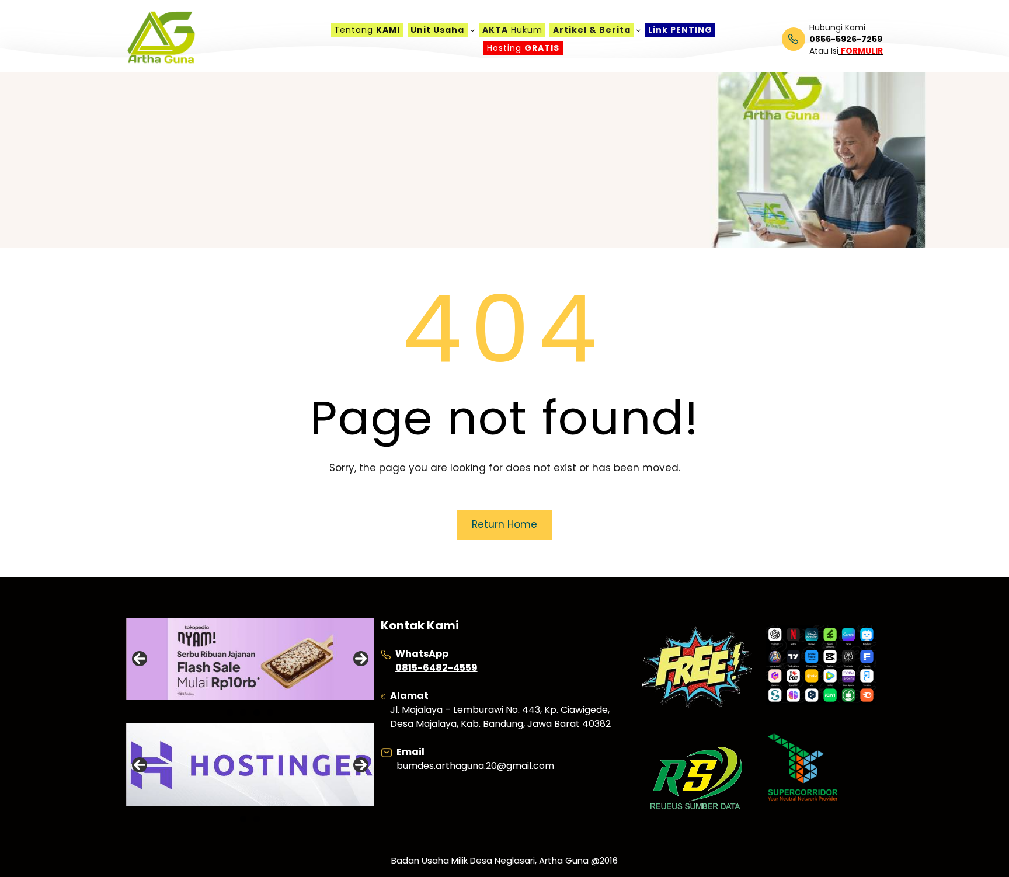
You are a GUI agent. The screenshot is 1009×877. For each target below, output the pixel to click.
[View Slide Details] (250, 659)
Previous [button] (139, 658)
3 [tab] (256, 712)
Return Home (504, 524)
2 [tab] (243, 712)
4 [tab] (270, 712)
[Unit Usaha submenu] (472, 29)
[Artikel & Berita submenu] (638, 29)
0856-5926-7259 (845, 39)
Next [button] (360, 658)
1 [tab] (230, 712)
